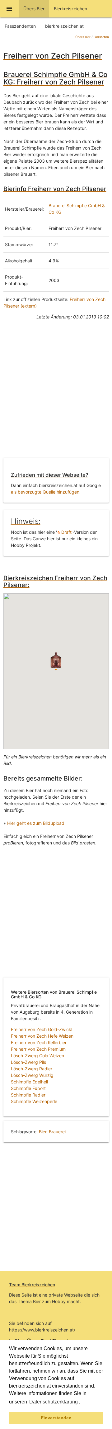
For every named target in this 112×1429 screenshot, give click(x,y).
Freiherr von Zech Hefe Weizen (42, 1036)
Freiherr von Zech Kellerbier (39, 1042)
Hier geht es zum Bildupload (35, 823)
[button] (82, 1402)
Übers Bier (83, 37)
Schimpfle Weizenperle (34, 1101)
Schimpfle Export (28, 1088)
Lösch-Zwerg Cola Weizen (37, 1055)
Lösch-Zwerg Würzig (32, 1075)
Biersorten (101, 37)
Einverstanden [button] (56, 1417)
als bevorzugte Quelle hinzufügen (45, 492)
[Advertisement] (56, 393)
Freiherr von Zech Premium (38, 1049)
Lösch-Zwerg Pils (28, 1062)
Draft (66, 532)
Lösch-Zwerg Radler (31, 1068)
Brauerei (57, 1131)
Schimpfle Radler (28, 1094)
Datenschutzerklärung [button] (53, 1401)
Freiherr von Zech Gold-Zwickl (41, 1029)
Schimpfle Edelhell (29, 1081)
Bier (42, 1131)
